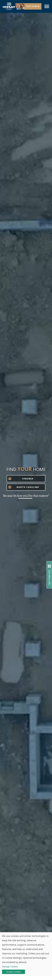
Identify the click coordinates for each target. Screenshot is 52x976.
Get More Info (49, 577)
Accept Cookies (13, 971)
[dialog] (26, 954)
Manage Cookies (10, 967)
